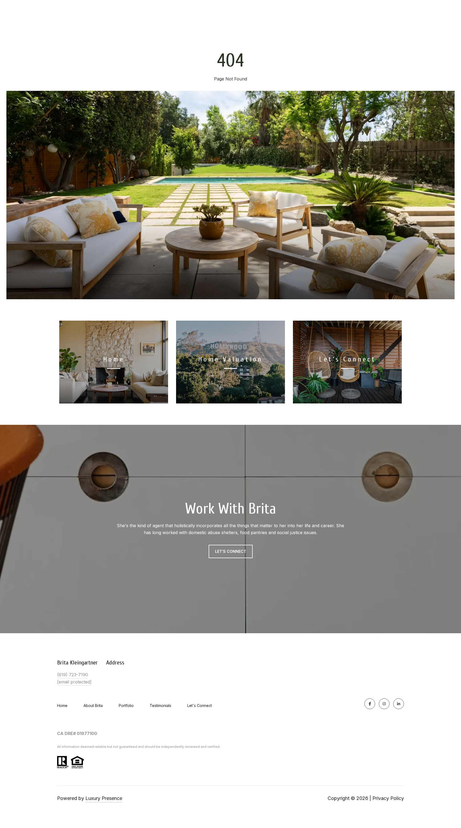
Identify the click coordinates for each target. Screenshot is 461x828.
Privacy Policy (388, 798)
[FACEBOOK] (369, 703)
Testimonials (160, 705)
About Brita (93, 705)
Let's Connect (199, 705)
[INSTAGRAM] (384, 703)
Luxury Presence (103, 798)
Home (62, 705)
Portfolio (126, 705)
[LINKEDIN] (398, 703)
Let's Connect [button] (230, 551)
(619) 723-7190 (72, 674)
